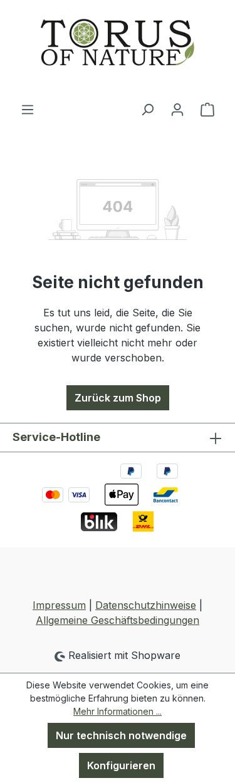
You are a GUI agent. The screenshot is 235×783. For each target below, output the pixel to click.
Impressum (59, 605)
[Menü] (28, 109)
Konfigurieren (121, 765)
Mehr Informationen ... (117, 711)
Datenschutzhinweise (145, 605)
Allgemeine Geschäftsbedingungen (117, 620)
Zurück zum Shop (118, 398)
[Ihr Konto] (177, 109)
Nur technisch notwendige (121, 735)
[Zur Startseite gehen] (117, 50)
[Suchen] (147, 109)
